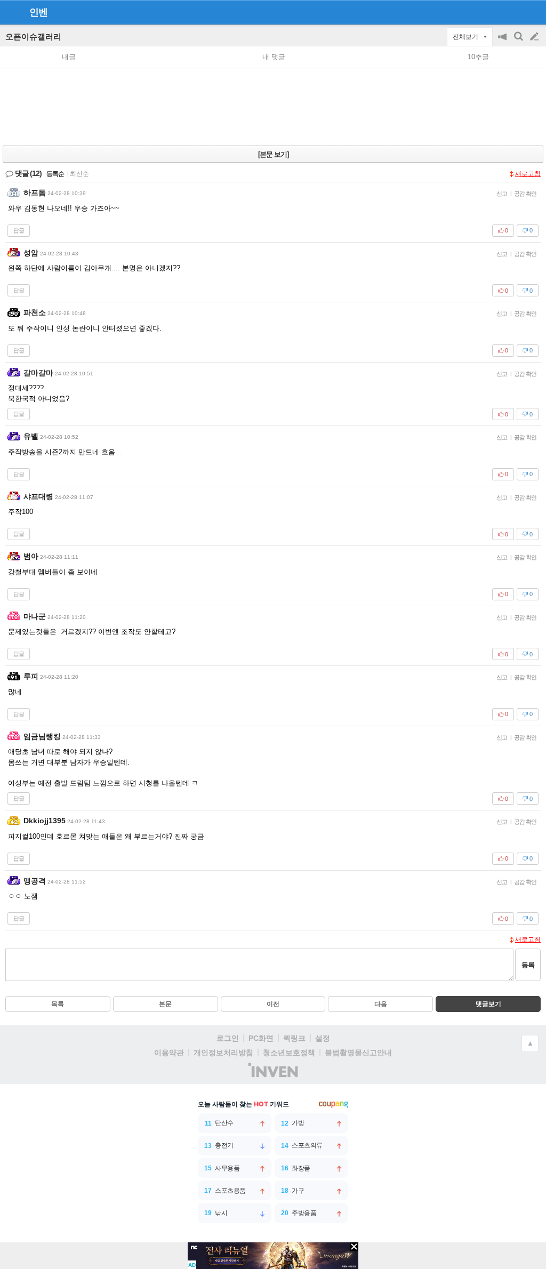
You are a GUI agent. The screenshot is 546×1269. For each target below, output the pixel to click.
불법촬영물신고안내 (358, 1052)
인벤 (38, 12)
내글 (69, 57)
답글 (18, 230)
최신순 (79, 174)
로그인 (227, 1038)
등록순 (55, 174)
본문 (165, 1004)
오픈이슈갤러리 (33, 36)
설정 (322, 1038)
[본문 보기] (273, 154)
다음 (380, 1004)
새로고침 (528, 174)
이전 (273, 1004)
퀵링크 (294, 1038)
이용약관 (169, 1052)
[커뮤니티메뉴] (11, 12)
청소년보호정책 (289, 1052)
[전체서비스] (533, 12)
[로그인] (514, 12)
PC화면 (261, 1038)
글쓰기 (535, 36)
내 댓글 (273, 57)
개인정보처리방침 (223, 1052)
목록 (57, 1004)
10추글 (478, 57)
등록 (527, 965)
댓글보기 (488, 1004)
